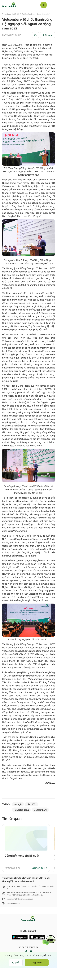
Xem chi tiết (38, 867)
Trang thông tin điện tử (10, 14)
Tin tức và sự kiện (28, 14)
